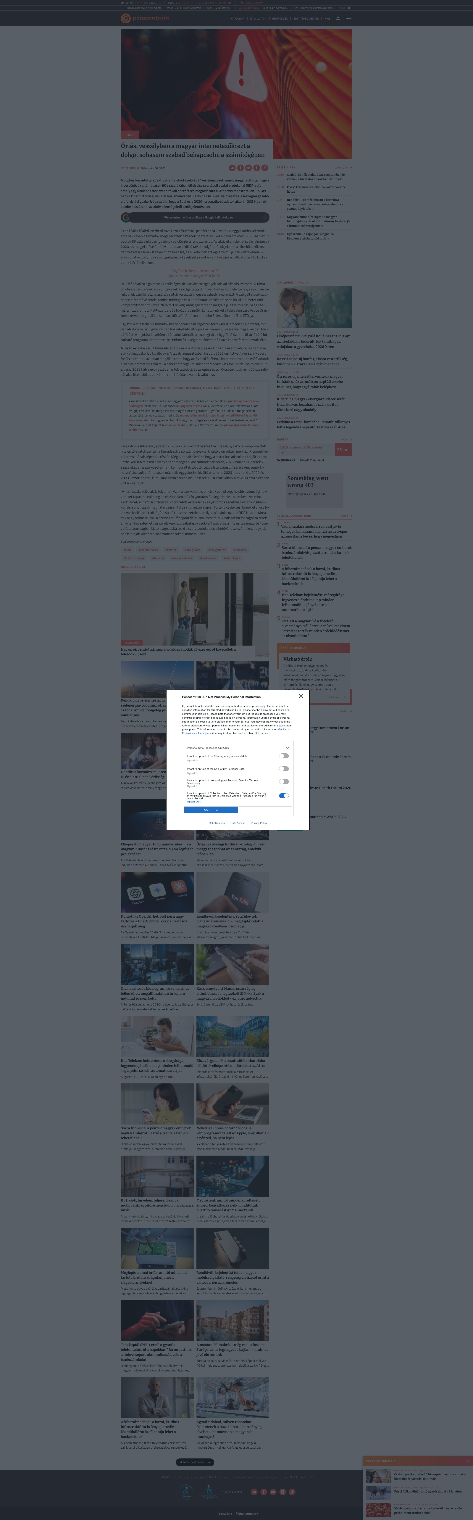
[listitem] (238, 748)
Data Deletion (217, 822)
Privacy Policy (259, 822)
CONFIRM (211, 809)
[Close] (302, 697)
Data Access (238, 822)
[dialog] (237, 760)
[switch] (284, 755)
